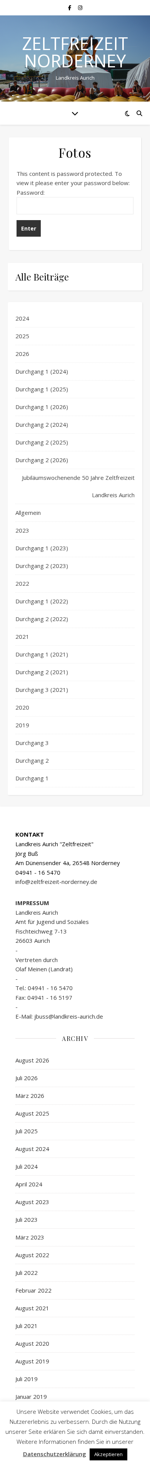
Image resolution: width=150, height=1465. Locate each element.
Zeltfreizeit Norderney (75, 52)
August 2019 (32, 1361)
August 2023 (32, 1202)
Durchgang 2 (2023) (41, 566)
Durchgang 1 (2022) (41, 601)
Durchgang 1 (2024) (41, 371)
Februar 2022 (33, 1290)
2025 (22, 336)
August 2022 (32, 1255)
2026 (22, 353)
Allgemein (28, 512)
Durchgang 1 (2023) (41, 548)
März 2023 (29, 1237)
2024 (22, 318)
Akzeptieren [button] (108, 1454)
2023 (22, 530)
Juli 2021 (26, 1326)
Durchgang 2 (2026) (41, 460)
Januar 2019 (31, 1396)
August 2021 (32, 1308)
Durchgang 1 (32, 778)
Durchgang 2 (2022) (41, 619)
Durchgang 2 (32, 760)
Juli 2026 (26, 1078)
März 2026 (29, 1095)
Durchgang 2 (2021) (41, 672)
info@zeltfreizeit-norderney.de (56, 881)
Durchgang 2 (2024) (41, 424)
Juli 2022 (26, 1272)
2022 (22, 583)
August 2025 (32, 1113)
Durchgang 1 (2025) (41, 389)
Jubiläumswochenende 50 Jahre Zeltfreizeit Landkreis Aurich (78, 486)
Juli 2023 (26, 1219)
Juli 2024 (26, 1166)
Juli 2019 (26, 1379)
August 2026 (32, 1060)
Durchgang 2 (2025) (41, 442)
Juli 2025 (26, 1131)
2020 (22, 707)
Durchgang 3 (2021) (41, 689)
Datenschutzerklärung (54, 1454)
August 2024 (32, 1149)
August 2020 (32, 1343)
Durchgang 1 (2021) (41, 654)
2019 (22, 725)
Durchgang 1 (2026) (41, 407)
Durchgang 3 (32, 743)
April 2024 (28, 1184)
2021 (22, 636)
